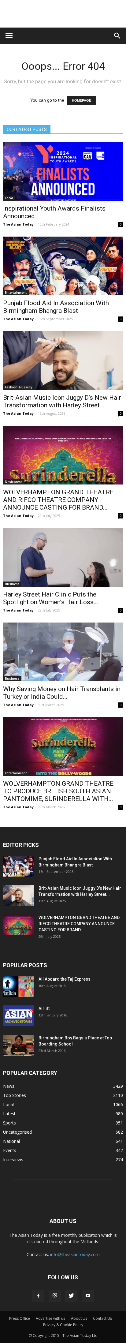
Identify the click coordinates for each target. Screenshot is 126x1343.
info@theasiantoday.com (75, 1254)
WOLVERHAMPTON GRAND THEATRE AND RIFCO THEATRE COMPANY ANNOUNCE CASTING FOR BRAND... (58, 499)
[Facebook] (38, 1296)
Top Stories (14, 1095)
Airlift (44, 1008)
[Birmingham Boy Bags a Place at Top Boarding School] (18, 1045)
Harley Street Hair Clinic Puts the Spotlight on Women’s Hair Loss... (50, 598)
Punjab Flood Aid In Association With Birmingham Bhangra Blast (56, 306)
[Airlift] (18, 1016)
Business (12, 584)
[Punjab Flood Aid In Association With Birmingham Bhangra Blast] (63, 266)
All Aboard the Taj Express (65, 979)
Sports (9, 1123)
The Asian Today (18, 224)
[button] (117, 36)
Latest (9, 1114)
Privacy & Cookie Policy (63, 1324)
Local (9, 198)
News (8, 1086)
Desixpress (14, 482)
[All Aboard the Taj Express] (18, 986)
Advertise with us (50, 1318)
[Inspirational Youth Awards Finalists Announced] (63, 171)
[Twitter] (71, 1296)
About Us (79, 1318)
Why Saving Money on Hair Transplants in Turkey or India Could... (61, 692)
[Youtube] (88, 1296)
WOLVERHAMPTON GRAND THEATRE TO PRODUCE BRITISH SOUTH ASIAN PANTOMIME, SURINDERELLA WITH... (58, 791)
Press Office (19, 1318)
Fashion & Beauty (18, 387)
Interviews (13, 1159)
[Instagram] (55, 1296)
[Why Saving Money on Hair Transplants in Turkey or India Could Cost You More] (63, 652)
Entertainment (16, 292)
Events (9, 1150)
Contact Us (102, 1318)
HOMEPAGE (81, 100)
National (11, 1141)
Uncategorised (17, 1132)
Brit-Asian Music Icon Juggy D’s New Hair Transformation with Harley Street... (62, 401)
